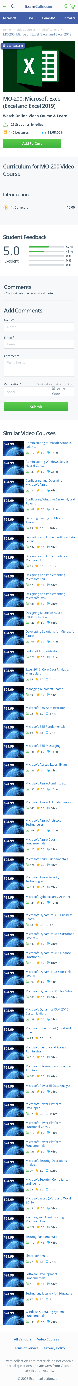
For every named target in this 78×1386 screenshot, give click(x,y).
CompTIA (48, 18)
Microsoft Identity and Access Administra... (46, 1049)
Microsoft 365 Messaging (43, 746)
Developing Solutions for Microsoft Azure (50, 633)
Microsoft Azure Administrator (47, 783)
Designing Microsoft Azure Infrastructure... (44, 615)
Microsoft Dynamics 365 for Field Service (49, 974)
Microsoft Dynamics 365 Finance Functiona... (48, 955)
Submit (36, 406)
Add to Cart (32, 143)
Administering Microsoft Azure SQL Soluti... (50, 445)
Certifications (50, 29)
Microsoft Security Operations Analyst (46, 1163)
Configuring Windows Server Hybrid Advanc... (50, 501)
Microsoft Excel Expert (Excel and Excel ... (48, 1030)
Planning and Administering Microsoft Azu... (45, 1219)
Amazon (70, 18)
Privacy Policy (54, 1348)
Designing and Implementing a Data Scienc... (50, 539)
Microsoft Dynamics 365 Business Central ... (49, 917)
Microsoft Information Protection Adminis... (48, 1068)
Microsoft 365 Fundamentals (45, 727)
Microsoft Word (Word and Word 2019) (48, 1200)
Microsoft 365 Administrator (45, 708)
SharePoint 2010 (37, 1256)
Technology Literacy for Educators (49, 1293)
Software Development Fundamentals (41, 1276)
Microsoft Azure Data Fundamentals (40, 841)
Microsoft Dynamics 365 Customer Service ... (50, 936)
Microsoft (9, 18)
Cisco (29, 18)
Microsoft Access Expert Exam (46, 764)
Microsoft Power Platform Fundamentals (43, 1144)
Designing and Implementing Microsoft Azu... (45, 577)
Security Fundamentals (41, 1237)
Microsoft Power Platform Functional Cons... (43, 1125)
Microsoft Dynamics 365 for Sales (49, 991)
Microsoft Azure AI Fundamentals (49, 802)
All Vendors (22, 1339)
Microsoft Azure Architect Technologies (43, 822)
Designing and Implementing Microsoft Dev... (45, 596)
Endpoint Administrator (42, 651)
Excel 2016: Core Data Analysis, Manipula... (47, 671)
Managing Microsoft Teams (44, 689)
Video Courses (26, 29)
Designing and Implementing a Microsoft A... (47, 558)
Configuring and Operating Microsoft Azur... (44, 482)
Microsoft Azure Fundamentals (47, 859)
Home (7, 29)
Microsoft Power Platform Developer (43, 1106)
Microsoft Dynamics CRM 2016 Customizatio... (47, 1011)
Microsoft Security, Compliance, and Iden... (47, 1181)
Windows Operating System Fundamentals (45, 1314)
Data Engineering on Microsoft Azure (46, 520)
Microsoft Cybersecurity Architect (48, 897)
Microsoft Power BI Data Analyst (48, 1086)
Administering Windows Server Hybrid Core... (47, 464)
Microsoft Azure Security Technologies (42, 879)
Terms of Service (25, 1348)
